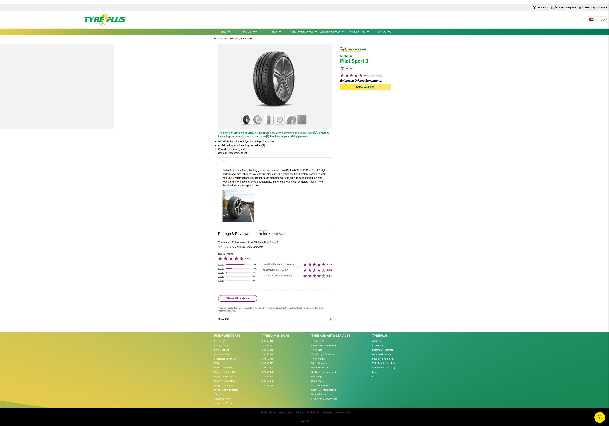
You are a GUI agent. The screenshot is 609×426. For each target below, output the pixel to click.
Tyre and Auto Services (330, 335)
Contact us (327, 412)
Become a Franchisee (382, 350)
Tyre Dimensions (276, 335)
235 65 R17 (267, 363)
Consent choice (343, 412)
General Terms (285, 412)
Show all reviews (237, 298)
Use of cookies (268, 412)
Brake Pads (317, 381)
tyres (225, 38)
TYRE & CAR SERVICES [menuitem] (302, 31)
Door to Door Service (321, 394)
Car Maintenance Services (324, 345)
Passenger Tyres (222, 398)
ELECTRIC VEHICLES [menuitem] (331, 31)
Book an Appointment (383, 358)
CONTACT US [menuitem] (384, 31)
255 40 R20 (267, 367)
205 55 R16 (267, 341)
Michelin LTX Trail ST (224, 385)
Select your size (365, 86)
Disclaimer (223, 319)
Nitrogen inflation (319, 367)
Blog (374, 372)
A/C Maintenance (319, 385)
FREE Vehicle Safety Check (324, 398)
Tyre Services (317, 341)
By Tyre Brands (221, 350)
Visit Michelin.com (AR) (383, 367)
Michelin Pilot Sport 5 (224, 372)
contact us (284, 308)
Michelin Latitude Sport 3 (226, 390)
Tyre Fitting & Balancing (323, 354)
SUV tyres (219, 394)
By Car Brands (221, 345)
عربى (602, 19)
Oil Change (316, 376)
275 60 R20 (267, 376)
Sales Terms (313, 412)
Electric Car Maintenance (323, 390)
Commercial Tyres (223, 403)
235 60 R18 (267, 358)
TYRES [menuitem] (223, 31)
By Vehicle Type (221, 354)
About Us (376, 341)
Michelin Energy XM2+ (225, 376)
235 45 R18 (267, 350)
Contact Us (377, 345)
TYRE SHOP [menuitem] (276, 31)
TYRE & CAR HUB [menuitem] (357, 31)
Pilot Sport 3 (247, 38)
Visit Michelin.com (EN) (383, 363)
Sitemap (300, 412)
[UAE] (593, 20)
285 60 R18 (267, 385)
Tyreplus (380, 335)
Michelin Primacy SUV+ (225, 381)
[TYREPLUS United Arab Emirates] (103, 20)
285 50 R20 (267, 381)
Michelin (234, 38)
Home (217, 38)
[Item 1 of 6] (275, 80)
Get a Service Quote (381, 354)
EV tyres (218, 363)
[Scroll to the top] (600, 407)
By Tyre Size (220, 341)
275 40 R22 (267, 372)
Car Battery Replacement (323, 372)
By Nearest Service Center (226, 358)
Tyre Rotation (318, 358)
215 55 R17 (267, 345)
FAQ (374, 376)
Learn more (295, 308)
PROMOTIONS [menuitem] (250, 31)
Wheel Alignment (319, 363)
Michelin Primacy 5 (223, 367)
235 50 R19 (267, 354)
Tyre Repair (316, 350)
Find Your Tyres (227, 335)
